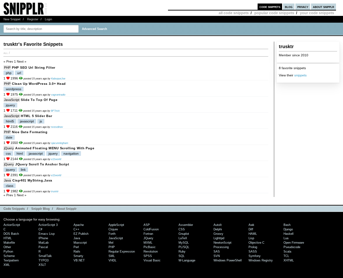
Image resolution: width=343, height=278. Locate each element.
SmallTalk (45, 256)
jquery (10, 105)
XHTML (289, 260)
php (8, 73)
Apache (79, 225)
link (23, 169)
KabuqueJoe (58, 78)
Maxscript (80, 242)
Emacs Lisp (46, 233)
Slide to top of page (39, 100)
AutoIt (218, 225)
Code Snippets (14, 208)
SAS (217, 251)
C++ (76, 229)
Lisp (251, 238)
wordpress (13, 89)
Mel (110, 242)
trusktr (55, 191)
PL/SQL (183, 247)
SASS (252, 251)
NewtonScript (222, 242)
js (41, 121)
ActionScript (12, 225)
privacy (302, 7)
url (19, 73)
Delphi (218, 229)
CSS (181, 229)
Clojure (113, 229)
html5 (10, 121)
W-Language (186, 260)
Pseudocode (292, 247)
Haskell (289, 233)
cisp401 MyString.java (32, 180)
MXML (148, 242)
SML (111, 256)
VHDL (112, 260)
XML (7, 265)
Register (32, 19)
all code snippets (234, 13)
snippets (300, 75)
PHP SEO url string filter (33, 67)
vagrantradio (58, 94)
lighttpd (219, 238)
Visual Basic (152, 260)
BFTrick (55, 110)
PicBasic (150, 247)
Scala (287, 251)
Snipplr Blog (40, 208)
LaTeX (182, 238)
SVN (217, 256)
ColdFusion (151, 229)
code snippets (269, 7)
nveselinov (57, 126)
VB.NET (79, 260)
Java (7, 180)
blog (289, 7)
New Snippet (12, 19)
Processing (221, 247)
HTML (8, 238)
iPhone (43, 238)
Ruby (182, 251)
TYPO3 (43, 260)
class (9, 186)
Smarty (78, 256)
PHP (7, 67)
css (8, 153)
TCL (286, 256)
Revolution (151, 251)
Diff (250, 229)
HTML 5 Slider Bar (36, 116)
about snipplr (323, 7)
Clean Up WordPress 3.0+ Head (39, 84)
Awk (251, 225)
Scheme (9, 256)
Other (7, 247)
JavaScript (11, 100)
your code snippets (317, 13)
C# (40, 229)
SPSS (148, 256)
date (9, 137)
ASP (147, 225)
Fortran (148, 233)
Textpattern (11, 260)
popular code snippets (274, 13)
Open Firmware (294, 242)
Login (48, 19)
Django (288, 229)
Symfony (254, 256)
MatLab (43, 242)
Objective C (256, 242)
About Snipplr (66, 208)
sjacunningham (59, 143)
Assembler (185, 225)
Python (8, 251)
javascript (27, 121)
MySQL (183, 242)
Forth (112, 233)
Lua (286, 238)
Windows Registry (260, 260)
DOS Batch (11, 233)
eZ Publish (81, 233)
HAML (252, 233)
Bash (287, 225)
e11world (56, 159)
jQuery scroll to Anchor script (42, 164)
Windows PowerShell (228, 260)
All (6, 53)
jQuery (9, 148)
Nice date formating (30, 132)
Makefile (9, 242)
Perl (76, 247)
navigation (71, 153)
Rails (77, 251)
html (20, 153)
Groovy (218, 233)
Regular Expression (121, 251)
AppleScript (116, 225)
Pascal (43, 247)
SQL (181, 256)
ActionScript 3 (48, 225)
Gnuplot (183, 233)
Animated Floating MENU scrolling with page (54, 148)
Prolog (252, 247)
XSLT (42, 265)
